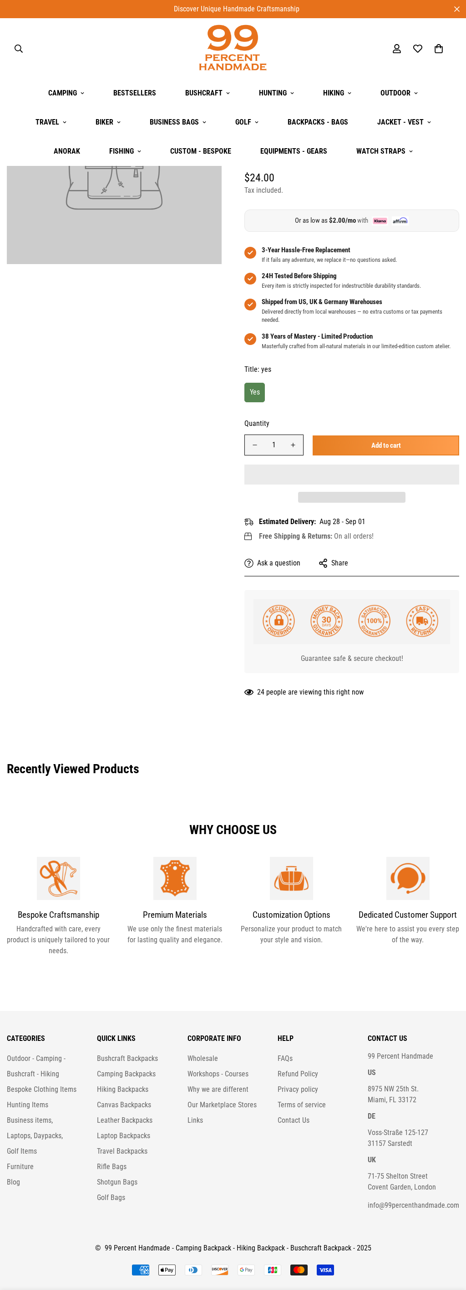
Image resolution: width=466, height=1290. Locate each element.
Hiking (333, 93)
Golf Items (22, 1151)
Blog (13, 1182)
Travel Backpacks (122, 1151)
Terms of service (302, 1104)
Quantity (256, 423)
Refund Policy (298, 1074)
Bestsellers (134, 93)
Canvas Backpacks (124, 1104)
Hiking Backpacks (122, 1089)
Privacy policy (298, 1089)
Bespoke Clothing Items (41, 1089)
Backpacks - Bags (318, 122)
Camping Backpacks (126, 1074)
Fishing (121, 151)
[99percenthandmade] (233, 48)
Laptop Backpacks (123, 1135)
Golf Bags (111, 1197)
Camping (62, 93)
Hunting (273, 93)
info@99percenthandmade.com (413, 1205)
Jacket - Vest (400, 122)
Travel (47, 122)
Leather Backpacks (124, 1120)
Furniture (20, 1166)
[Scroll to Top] (448, 1240)
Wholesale (202, 1058)
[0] (438, 48)
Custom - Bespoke (200, 151)
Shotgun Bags (117, 1182)
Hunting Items (27, 1104)
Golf (243, 122)
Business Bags (174, 122)
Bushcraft (204, 93)
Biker (104, 122)
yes (255, 392)
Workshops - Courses (217, 1074)
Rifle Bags (112, 1166)
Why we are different (217, 1089)
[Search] (18, 49)
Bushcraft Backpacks (127, 1058)
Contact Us (293, 1120)
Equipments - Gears (293, 151)
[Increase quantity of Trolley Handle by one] (293, 445)
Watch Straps (380, 151)
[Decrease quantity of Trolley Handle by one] (255, 445)
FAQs (285, 1058)
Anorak (67, 151)
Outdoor (395, 93)
